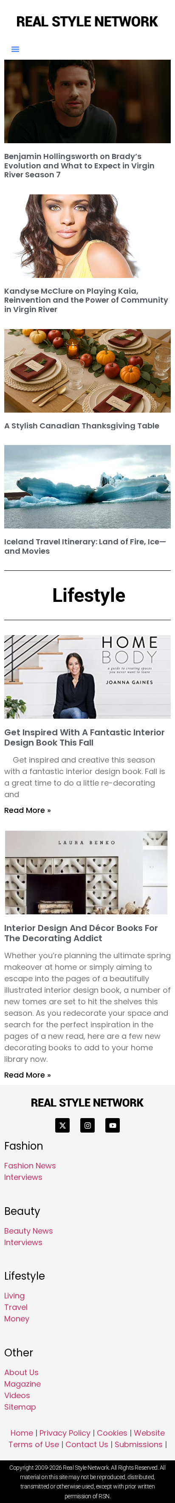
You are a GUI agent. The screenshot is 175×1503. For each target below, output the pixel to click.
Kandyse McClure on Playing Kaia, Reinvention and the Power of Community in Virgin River (86, 300)
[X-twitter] (62, 1125)
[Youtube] (112, 1125)
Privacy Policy (65, 1433)
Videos (17, 1395)
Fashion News (30, 1165)
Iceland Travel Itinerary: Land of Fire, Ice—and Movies (85, 546)
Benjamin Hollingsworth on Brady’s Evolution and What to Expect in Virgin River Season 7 (79, 165)
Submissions (139, 1444)
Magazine (22, 1384)
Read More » (27, 810)
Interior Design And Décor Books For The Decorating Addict (81, 933)
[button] (15, 49)
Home (22, 1433)
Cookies (112, 1433)
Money (16, 1318)
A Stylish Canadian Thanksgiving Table (81, 425)
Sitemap (20, 1407)
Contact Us (86, 1444)
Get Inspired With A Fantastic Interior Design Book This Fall (84, 737)
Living (14, 1295)
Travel (16, 1307)
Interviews (23, 1177)
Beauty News (28, 1231)
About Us (21, 1372)
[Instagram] (87, 1125)
